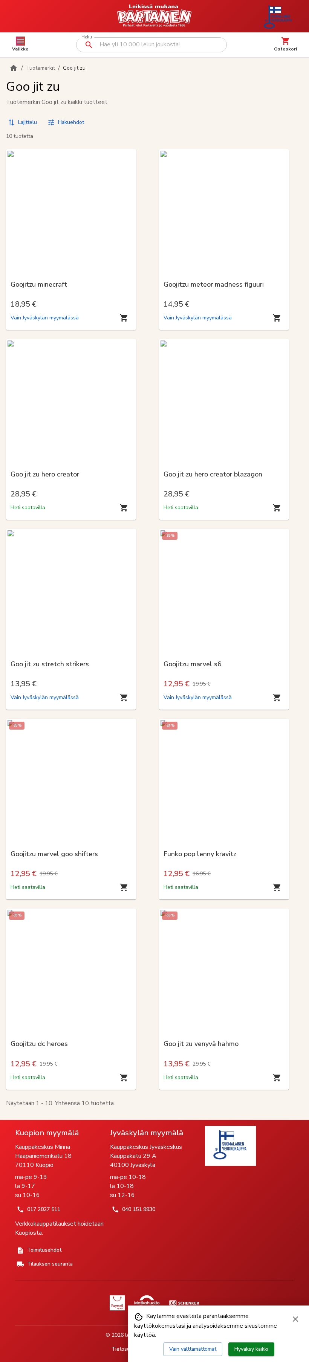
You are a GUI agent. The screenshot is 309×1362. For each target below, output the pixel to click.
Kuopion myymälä (47, 1132)
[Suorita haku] (88, 44)
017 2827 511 (43, 1209)
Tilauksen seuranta (50, 1263)
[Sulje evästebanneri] (295, 1319)
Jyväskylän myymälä (146, 1132)
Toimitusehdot (44, 1250)
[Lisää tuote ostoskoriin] (124, 317)
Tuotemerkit (40, 68)
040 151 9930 (138, 1209)
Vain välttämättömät (192, 1349)
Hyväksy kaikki (251, 1349)
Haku (86, 37)
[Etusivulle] (13, 68)
